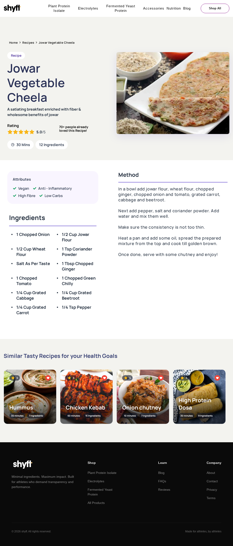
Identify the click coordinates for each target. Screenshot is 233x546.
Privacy (212, 489)
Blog (187, 8)
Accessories (153, 8)
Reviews (164, 489)
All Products (96, 503)
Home (13, 42)
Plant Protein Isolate (59, 8)
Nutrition (174, 8)
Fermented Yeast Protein (120, 8)
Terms (211, 498)
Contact (212, 481)
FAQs (162, 481)
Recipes (28, 42)
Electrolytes (88, 8)
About (211, 473)
